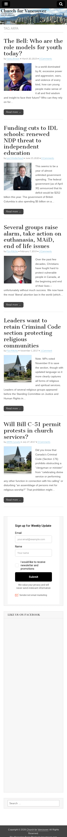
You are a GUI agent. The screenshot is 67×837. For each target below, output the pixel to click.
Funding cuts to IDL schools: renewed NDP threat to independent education (31, 140)
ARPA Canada (13, 441)
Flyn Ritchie (12, 251)
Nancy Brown (13, 58)
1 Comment (46, 350)
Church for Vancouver (37, 829)
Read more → (13, 112)
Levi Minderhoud (15, 158)
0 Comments (45, 58)
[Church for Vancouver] (33, 16)
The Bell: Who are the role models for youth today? (33, 47)
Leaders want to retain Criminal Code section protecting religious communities (32, 333)
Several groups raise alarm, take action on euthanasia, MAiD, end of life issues (32, 236)
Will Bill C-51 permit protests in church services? (32, 430)
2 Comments (45, 251)
